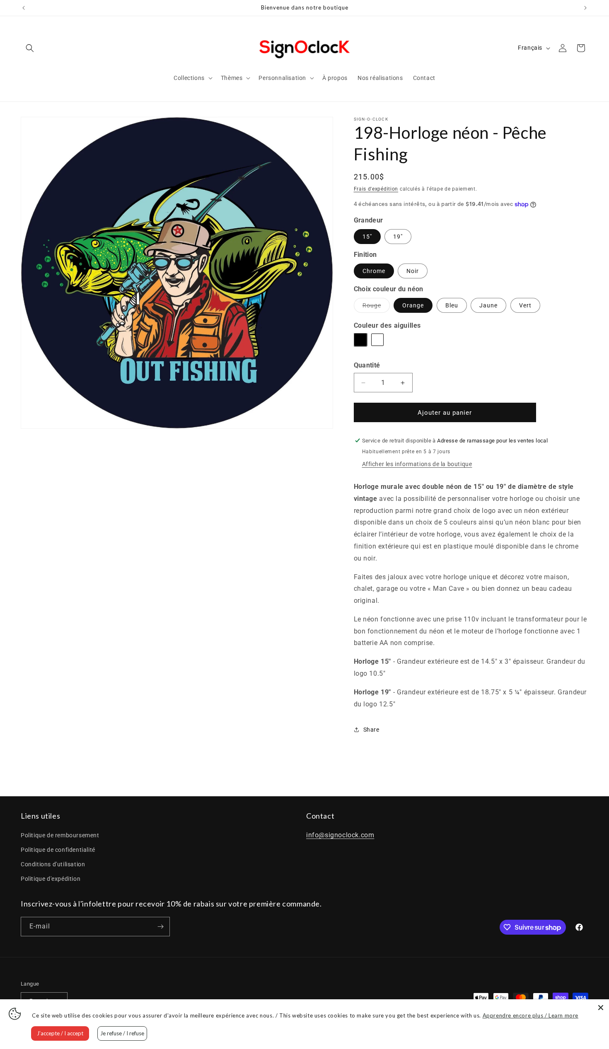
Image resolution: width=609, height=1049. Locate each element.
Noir (412, 271)
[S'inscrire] (160, 926)
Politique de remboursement (60, 835)
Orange (413, 305)
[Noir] (361, 340)
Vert (525, 305)
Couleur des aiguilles (387, 325)
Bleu (451, 305)
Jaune (488, 305)
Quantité (367, 365)
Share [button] (371, 729)
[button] (30, 48)
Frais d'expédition (376, 189)
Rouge (376, 307)
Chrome (373, 271)
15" (367, 236)
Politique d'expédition (50, 878)
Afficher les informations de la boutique (417, 464)
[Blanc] (378, 340)
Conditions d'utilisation (53, 864)
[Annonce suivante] (585, 8)
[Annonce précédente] (24, 8)
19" (398, 236)
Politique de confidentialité (58, 849)
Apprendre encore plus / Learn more (530, 1015)
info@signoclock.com (340, 835)
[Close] (601, 1007)
